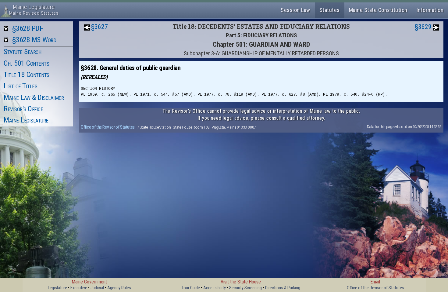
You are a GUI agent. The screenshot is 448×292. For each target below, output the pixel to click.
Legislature (57, 287)
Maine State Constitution (378, 10)
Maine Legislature (26, 120)
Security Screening (245, 287)
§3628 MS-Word (34, 39)
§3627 (99, 27)
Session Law (295, 10)
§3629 (423, 27)
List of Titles (20, 86)
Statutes (329, 10)
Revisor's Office (23, 108)
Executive (78, 287)
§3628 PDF (27, 28)
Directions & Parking (282, 287)
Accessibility (214, 287)
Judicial (97, 287)
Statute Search (22, 51)
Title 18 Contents (26, 74)
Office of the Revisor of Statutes (108, 127)
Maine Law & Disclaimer (34, 97)
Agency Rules (119, 287)
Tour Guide (191, 287)
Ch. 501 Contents (26, 63)
